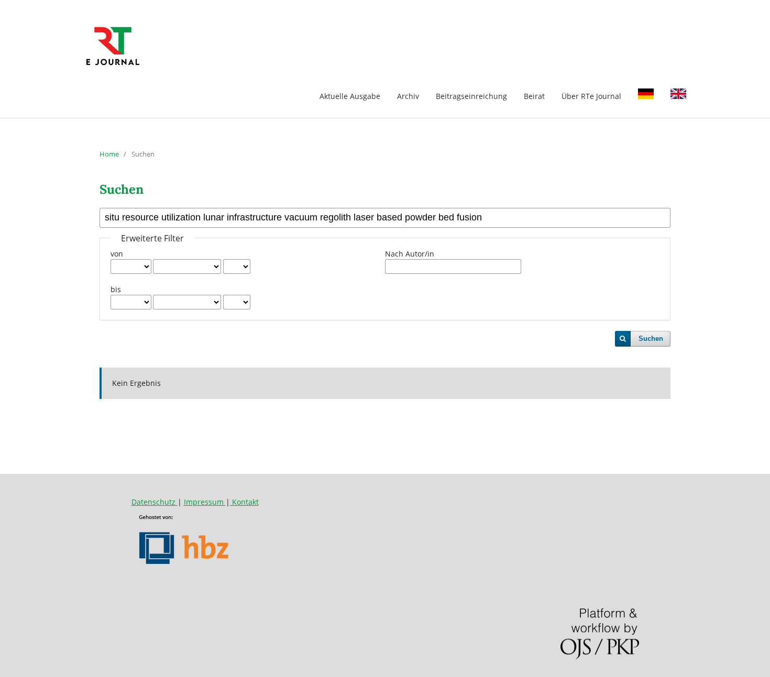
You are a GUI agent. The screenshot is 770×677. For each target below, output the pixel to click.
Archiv (408, 96)
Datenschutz (154, 502)
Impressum (205, 502)
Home (109, 154)
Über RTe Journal (591, 96)
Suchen (651, 338)
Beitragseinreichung (471, 96)
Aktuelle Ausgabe (350, 96)
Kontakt (244, 502)
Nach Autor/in (409, 254)
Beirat (534, 96)
